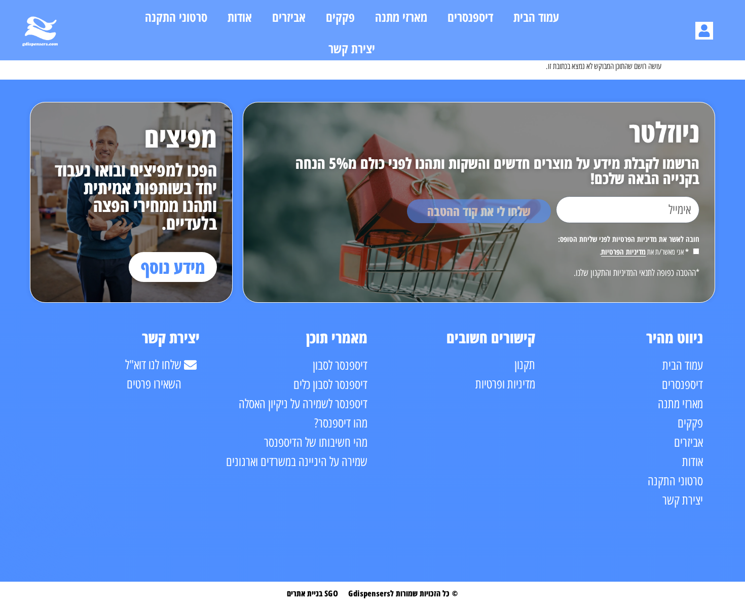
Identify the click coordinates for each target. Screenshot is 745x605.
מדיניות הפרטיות (623, 251)
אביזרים (289, 16)
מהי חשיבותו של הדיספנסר (315, 442)
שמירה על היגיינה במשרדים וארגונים (296, 461)
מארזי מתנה (401, 16)
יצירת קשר (351, 48)
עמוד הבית (536, 16)
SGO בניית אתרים (312, 593)
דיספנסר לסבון (340, 365)
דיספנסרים (470, 16)
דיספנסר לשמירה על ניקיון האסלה (303, 403)
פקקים (340, 16)
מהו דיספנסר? (340, 423)
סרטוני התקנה (176, 16)
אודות (240, 16)
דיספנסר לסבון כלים (330, 384)
